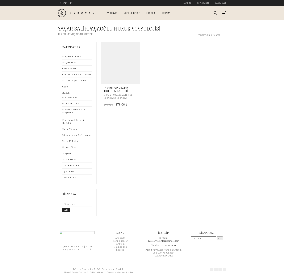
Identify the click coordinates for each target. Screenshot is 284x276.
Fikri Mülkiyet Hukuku (74, 80)
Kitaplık (150, 13)
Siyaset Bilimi (69, 147)
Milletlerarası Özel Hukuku (76, 135)
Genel (65, 86)
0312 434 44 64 (65, 2)
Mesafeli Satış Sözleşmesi (75, 272)
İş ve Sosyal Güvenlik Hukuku (73, 121)
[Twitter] (80, 2)
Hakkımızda (120, 247)
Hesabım (186, 2)
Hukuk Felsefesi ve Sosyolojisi (73, 111)
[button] (136, 88)
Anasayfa (111, 13)
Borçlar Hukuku (70, 62)
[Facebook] (77, 2)
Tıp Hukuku (68, 171)
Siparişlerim (203, 2)
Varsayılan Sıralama (209, 35)
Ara (66, 209)
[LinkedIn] (86, 2)
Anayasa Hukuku (71, 56)
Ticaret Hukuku (70, 165)
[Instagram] (83, 2)
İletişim (166, 13)
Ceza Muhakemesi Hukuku (77, 74)
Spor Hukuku (69, 159)
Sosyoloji (122, 98)
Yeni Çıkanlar (131, 13)
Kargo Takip (220, 2)
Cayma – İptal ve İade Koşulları (120, 272)
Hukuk (107, 95)
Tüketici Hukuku (71, 177)
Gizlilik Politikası (96, 272)
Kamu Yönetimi (70, 129)
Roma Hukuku (70, 141)
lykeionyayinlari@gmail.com (163, 241)
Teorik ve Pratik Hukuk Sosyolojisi (117, 90)
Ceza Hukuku (69, 68)
